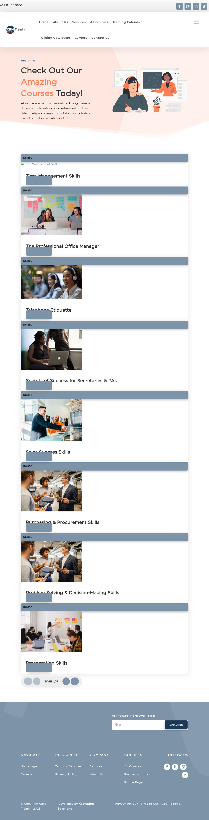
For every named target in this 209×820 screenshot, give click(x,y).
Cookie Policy (172, 803)
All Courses (99, 22)
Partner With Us (136, 774)
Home (44, 22)
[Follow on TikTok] (204, 6)
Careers (81, 37)
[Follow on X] (175, 767)
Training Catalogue (54, 37)
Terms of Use (149, 803)
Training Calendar (127, 22)
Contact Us (100, 37)
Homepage (29, 766)
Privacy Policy (66, 774)
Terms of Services (68, 766)
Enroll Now (39, 181)
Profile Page (133, 782)
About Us (60, 22)
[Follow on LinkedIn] (196, 6)
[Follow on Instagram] (188, 6)
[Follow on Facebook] (179, 6)
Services (79, 22)
